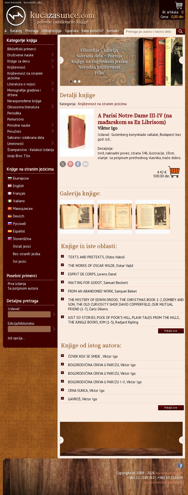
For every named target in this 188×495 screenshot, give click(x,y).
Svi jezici (19, 261)
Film (99, 73)
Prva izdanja (17, 283)
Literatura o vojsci (21, 84)
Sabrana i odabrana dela (25, 137)
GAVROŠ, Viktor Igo (82, 399)
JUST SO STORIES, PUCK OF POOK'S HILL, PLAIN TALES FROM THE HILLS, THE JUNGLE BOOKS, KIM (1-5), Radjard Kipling (124, 319)
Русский (19, 223)
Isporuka (71, 30)
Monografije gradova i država (24, 92)
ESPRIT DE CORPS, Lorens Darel (92, 274)
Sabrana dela (89, 56)
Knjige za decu (18, 61)
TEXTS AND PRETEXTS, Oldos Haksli (96, 257)
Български (21, 178)
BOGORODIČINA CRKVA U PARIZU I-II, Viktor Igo (105, 382)
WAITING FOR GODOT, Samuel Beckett (98, 282)
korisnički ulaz (33, 2)
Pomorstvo (15, 119)
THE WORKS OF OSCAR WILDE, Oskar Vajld (100, 265)
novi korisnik (13, 2)
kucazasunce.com (169, 473)
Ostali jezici (22, 246)
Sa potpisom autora (23, 288)
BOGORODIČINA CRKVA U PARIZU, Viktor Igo (102, 365)
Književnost (16, 67)
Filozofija (89, 50)
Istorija (111, 50)
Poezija (114, 56)
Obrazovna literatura (23, 107)
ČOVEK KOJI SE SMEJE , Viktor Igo (93, 356)
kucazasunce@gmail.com (163, 482)
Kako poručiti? (93, 30)
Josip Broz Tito (18, 155)
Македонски (23, 208)
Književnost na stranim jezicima (102, 103)
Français (19, 193)
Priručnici (14, 131)
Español (19, 231)
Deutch (18, 216)
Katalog (16, 30)
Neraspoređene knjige (24, 101)
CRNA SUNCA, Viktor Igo (86, 390)
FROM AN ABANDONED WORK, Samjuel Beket (102, 291)
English (18, 185)
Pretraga (31, 30)
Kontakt (113, 30)
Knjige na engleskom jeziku (99, 61)
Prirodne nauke (18, 125)
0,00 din (177, 16)
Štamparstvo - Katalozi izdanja (30, 149)
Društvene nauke (20, 55)
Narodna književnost (99, 67)
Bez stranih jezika (26, 254)
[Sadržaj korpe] (179, 5)
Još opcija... (16, 338)
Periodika (14, 113)
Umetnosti (15, 143)
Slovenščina (22, 238)
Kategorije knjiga (22, 40)
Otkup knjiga (51, 30)
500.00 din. (161, 174)
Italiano (19, 201)
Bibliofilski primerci (21, 49)
